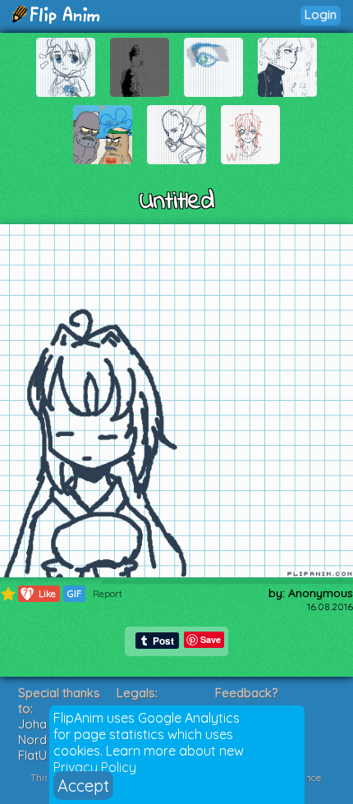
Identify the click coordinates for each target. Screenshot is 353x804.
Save (210, 639)
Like (40, 593)
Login (321, 14)
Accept (83, 785)
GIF (74, 594)
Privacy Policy (94, 767)
